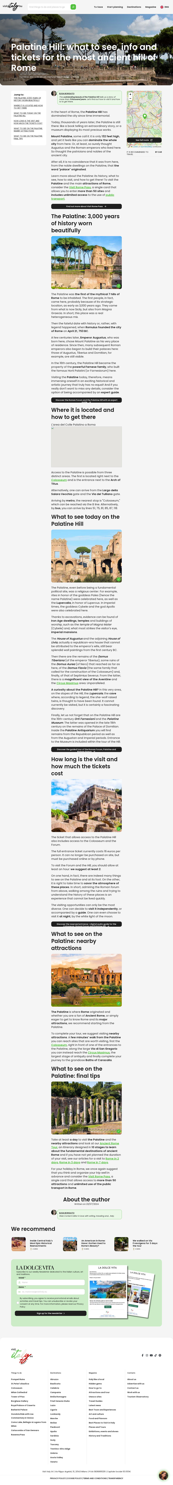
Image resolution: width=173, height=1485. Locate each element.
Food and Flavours (98, 1418)
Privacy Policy (58, 1478)
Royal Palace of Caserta (23, 1405)
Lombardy (55, 1414)
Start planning (115, 7)
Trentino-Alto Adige (60, 1448)
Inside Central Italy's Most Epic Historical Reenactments (41, 1243)
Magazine (150, 7)
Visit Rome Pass (80, 187)
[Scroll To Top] (168, 1482)
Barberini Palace (19, 1409)
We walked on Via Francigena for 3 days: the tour (145, 1243)
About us (131, 1379)
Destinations (134, 7)
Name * (22, 1278)
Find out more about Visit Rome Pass (84, 206)
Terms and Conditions (95, 1478)
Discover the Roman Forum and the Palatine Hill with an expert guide (86, 401)
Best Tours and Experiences (102, 1409)
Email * (22, 1287)
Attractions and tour (99, 1392)
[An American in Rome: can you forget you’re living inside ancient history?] (70, 1244)
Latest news (95, 1405)
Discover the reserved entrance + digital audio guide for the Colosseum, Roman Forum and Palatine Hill (86, 925)
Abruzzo (54, 1379)
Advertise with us (135, 1383)
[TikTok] (155, 1356)
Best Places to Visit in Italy (102, 1422)
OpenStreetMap (146, 146)
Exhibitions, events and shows (103, 1431)
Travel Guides (95, 1401)
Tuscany (54, 1444)
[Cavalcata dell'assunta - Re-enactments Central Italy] (19, 1244)
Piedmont (55, 1427)
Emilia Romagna (58, 1396)
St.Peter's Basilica (20, 1383)
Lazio (53, 1405)
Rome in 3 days (69, 1162)
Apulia (53, 1431)
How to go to (95, 1388)
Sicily (52, 1440)
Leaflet (135, 146)
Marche (54, 1418)
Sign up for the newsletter (50, 1313)
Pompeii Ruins (18, 1379)
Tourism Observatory (138, 1396)
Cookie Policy (74, 1478)
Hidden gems (95, 1383)
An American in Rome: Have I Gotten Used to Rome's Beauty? (93, 1243)
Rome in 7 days (97, 1162)
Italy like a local (96, 1379)
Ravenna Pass (18, 1434)
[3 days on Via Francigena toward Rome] (121, 1244)
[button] (145, 116)
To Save (98, 7)
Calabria (54, 1388)
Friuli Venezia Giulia (60, 1401)
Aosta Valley (56, 1457)
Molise (53, 1422)
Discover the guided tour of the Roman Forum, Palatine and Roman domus (86, 750)
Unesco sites (95, 1396)
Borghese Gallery (19, 1401)
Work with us (133, 1392)
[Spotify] (160, 1356)
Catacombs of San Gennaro (25, 1430)
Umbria (54, 1453)
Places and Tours (97, 1427)
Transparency (115, 1478)
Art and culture (96, 1414)
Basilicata (55, 1383)
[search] (73, 7)
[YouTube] (151, 1356)
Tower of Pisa (17, 1396)
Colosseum (59, 480)
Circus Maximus (67, 683)
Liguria (53, 1409)
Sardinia (54, 1435)
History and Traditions (100, 1435)
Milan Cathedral (19, 1392)
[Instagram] (147, 1356)
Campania (55, 1392)
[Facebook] (142, 1356)
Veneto (54, 1461)
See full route (142, 140)
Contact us (133, 1388)
